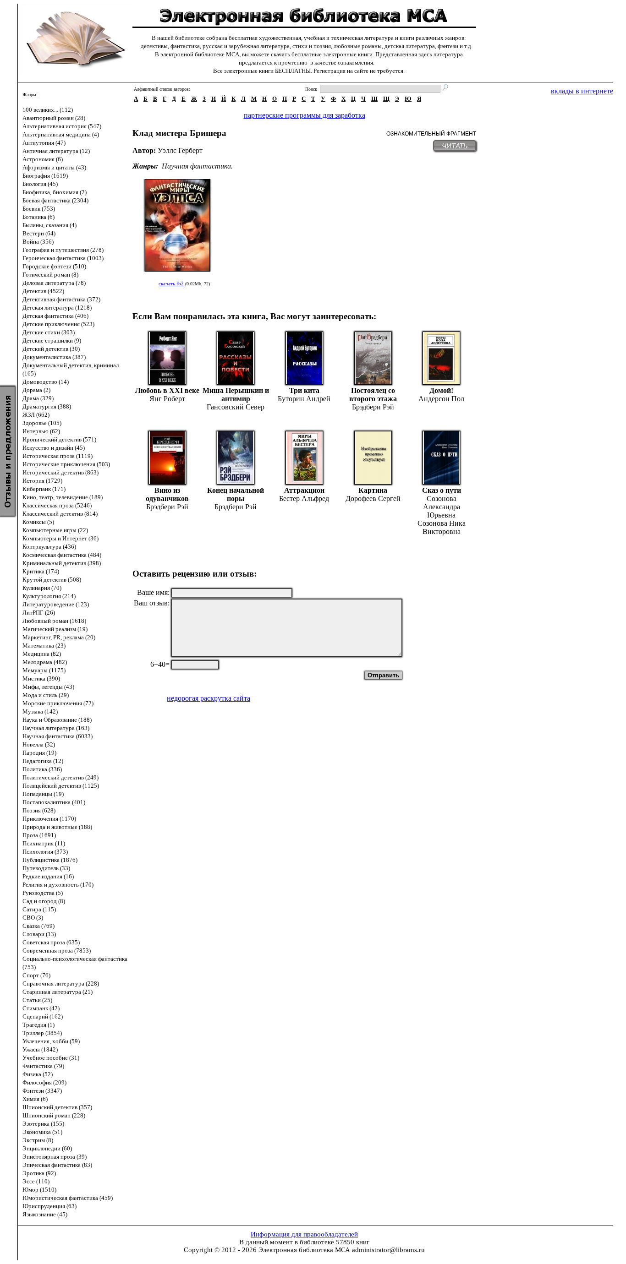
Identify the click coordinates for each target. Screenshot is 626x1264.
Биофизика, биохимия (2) (54, 192)
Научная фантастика (196, 166)
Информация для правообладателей (304, 1234)
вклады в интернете (582, 91)
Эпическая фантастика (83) (57, 1164)
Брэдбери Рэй (373, 407)
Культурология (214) (49, 596)
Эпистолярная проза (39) (54, 1156)
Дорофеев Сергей (373, 498)
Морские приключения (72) (57, 703)
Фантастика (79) (43, 1065)
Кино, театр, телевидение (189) (62, 497)
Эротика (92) (39, 1173)
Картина (372, 490)
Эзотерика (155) (43, 1123)
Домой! (441, 390)
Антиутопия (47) (44, 142)
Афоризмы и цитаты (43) (54, 167)
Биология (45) (40, 183)
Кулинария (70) (41, 587)
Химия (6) (35, 1098)
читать (455, 146)
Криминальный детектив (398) (61, 563)
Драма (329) (38, 398)
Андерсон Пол (441, 399)
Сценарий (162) (42, 1016)
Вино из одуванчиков (167, 494)
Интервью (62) (41, 431)
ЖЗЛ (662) (35, 414)
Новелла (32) (38, 744)
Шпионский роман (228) (53, 1115)
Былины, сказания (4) (49, 225)
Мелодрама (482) (44, 662)
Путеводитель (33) (46, 868)
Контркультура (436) (49, 546)
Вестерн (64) (38, 233)
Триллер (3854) (42, 1033)
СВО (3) (32, 917)
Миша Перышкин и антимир (236, 395)
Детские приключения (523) (58, 324)
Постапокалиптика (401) (53, 802)
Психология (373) (45, 851)
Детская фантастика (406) (55, 315)
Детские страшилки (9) (51, 340)
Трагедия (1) (38, 1024)
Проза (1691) (39, 835)
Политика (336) (42, 769)
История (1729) (42, 480)
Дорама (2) (36, 390)
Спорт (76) (36, 975)
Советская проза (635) (51, 942)
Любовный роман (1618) (54, 620)
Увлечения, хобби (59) (51, 1041)
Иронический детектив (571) (59, 439)
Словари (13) (39, 934)
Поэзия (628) (38, 810)
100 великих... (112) (47, 109)
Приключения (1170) (49, 818)
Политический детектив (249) (60, 777)
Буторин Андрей (304, 399)
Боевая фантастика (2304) (55, 200)
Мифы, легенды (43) (48, 686)
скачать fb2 (171, 283)
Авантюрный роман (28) (53, 117)
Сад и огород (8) (43, 901)
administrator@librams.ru (388, 1249)
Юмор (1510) (39, 1189)
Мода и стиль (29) (45, 695)
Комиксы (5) (38, 521)
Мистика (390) (41, 678)
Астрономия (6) (42, 159)
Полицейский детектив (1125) (60, 785)
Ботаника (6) (38, 216)
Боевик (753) (38, 208)
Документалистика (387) (54, 357)
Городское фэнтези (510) (54, 266)
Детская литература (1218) (57, 307)
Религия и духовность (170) (57, 884)
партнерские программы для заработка (304, 115)
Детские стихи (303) (48, 332)
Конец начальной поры (235, 494)
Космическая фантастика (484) (61, 554)
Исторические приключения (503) (66, 464)
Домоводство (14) (45, 381)
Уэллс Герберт (180, 150)
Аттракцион (304, 490)
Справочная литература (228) (60, 983)
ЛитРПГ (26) (38, 612)
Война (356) (38, 241)
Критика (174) (40, 571)
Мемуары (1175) (44, 670)
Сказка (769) (38, 925)
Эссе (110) (35, 1181)
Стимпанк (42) (41, 1008)
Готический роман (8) (50, 274)
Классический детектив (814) (60, 513)
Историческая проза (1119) (57, 455)
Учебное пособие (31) (50, 1057)
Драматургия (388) (46, 406)
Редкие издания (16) (48, 876)
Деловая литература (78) (54, 282)
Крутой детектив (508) (51, 579)
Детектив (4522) (43, 291)
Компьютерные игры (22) (55, 530)
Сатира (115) (39, 909)
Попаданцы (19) (43, 793)
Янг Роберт (167, 399)
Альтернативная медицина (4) (60, 134)
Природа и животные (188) (57, 826)
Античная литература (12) (56, 150)
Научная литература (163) (55, 728)
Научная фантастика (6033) (57, 736)
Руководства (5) (42, 892)
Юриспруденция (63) (49, 1206)
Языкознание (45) (44, 1214)
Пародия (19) (39, 752)
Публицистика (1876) (49, 859)
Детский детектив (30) (51, 348)
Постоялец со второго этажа (373, 395)
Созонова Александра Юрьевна (441, 507)
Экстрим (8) (37, 1140)
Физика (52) (37, 1074)
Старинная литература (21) (57, 991)
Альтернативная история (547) (61, 126)
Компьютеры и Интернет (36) (60, 538)
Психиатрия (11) (43, 843)
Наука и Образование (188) (57, 719)
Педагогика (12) (42, 760)
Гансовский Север (235, 407)
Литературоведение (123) (55, 604)
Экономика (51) (42, 1131)
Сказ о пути (441, 490)
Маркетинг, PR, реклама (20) (58, 637)
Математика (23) (44, 645)
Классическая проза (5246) (57, 505)
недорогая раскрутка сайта (208, 698)
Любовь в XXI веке (167, 390)
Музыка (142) (40, 711)
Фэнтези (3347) (42, 1090)
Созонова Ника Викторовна (441, 527)
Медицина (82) (41, 653)
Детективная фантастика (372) (61, 299)
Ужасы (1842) (40, 1049)
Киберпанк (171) (44, 488)
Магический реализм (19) (55, 629)
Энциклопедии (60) (47, 1148)
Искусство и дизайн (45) (53, 447)
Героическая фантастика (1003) (63, 258)
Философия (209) (44, 1082)
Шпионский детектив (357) (57, 1107)
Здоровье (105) (41, 423)
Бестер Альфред (304, 498)
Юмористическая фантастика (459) (67, 1197)
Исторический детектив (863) (60, 472)
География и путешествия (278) (63, 249)
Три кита (304, 390)
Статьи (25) (37, 1000)
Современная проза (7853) (56, 950)
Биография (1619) (45, 175)
